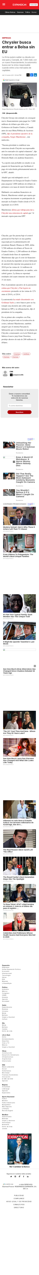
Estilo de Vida (7, 1126)
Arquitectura (6, 1059)
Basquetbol (6, 1104)
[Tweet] (28, 74)
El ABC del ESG (7, 1079)
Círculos (5, 1011)
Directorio (19, 1207)
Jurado (4, 1128)
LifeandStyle (7, 983)
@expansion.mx (19, 1176)
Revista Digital (33, 4)
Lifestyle (5, 1109)
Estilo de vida (7, 1031)
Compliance (19, 1198)
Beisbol (5, 1101)
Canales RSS (19, 1204)
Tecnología (6, 975)
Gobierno (5, 989)
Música (4, 1045)
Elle (3, 1023)
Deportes (5, 1041)
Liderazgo (6, 1089)
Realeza (5, 1009)
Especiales (6, 1093)
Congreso (5, 993)
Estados (5, 997)
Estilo (4, 1037)
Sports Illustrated (8, 1097)
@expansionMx (11, 113)
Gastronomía (6, 1116)
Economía (5, 971)
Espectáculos (7, 1007)
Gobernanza (6, 1071)
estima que (6, 288)
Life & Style (6, 1035)
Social (4, 1069)
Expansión (6, 965)
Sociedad (5, 1001)
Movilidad (5, 1073)
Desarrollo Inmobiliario (10, 1055)
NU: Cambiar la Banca (19, 1167)
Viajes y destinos (8, 1120)
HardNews (26, 354)
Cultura (4, 1019)
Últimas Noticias (10, 12)
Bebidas (5, 1118)
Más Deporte (7, 1106)
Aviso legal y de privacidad (19, 1201)
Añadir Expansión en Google (12, 80)
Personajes (6, 1122)
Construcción (7, 1053)
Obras (4, 977)
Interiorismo (6, 1061)
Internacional (7, 973)
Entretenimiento (8, 1039)
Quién (4, 1005)
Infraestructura (7, 1057)
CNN (11, 371)
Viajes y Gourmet (8, 1017)
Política (27, 12)
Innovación (6, 1077)
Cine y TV (5, 1043)
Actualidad (6, 1087)
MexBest (5, 1115)
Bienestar (5, 1124)
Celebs (4, 1029)
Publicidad (19, 1195)
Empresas (20, 12)
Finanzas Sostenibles (10, 1075)
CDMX (4, 995)
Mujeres (5, 981)
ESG (3, 979)
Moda (4, 1013)
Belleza (5, 1015)
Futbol (4, 1099)
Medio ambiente (8, 1067)
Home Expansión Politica (11, 969)
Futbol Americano (8, 1102)
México (4, 991)
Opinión (5, 999)
